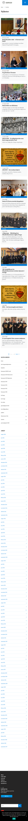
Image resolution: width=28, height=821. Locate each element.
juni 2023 (3, 567)
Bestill (7, 796)
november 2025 (4, 466)
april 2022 (3, 616)
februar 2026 (3, 455)
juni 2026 (3, 441)
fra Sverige (3, 398)
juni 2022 (3, 609)
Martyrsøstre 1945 (4, 416)
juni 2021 (3, 652)
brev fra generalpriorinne (6, 364)
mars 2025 (3, 494)
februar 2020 (3, 708)
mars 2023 (3, 578)
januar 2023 (3, 585)
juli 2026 (2, 437)
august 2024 (3, 518)
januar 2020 (3, 711)
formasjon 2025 (4, 388)
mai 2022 (3, 613)
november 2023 (4, 550)
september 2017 (4, 746)
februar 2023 (3, 581)
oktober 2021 (3, 638)
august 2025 (3, 476)
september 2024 (4, 515)
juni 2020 (3, 694)
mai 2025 (3, 487)
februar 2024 (3, 539)
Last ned (3, 778)
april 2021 (3, 659)
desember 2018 (4, 739)
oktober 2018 (3, 743)
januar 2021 (3, 669)
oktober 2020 (3, 680)
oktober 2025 (3, 469)
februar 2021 (3, 666)
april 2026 (3, 448)
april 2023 (3, 574)
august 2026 (3, 434)
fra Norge (3, 395)
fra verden (3, 402)
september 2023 (4, 557)
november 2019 (4, 718)
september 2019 (4, 725)
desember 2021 (4, 630)
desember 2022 (4, 588)
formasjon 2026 (4, 392)
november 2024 (4, 508)
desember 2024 (4, 504)
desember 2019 (4, 715)
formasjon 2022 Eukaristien (6, 378)
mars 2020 (3, 704)
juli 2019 (2, 732)
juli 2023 (2, 564)
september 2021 (4, 641)
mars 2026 (3, 452)
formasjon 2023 (4, 381)
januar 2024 (3, 543)
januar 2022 (3, 627)
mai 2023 (3, 571)
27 (14, 354)
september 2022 (4, 599)
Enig (14, 818)
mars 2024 (3, 536)
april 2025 (3, 490)
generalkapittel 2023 (5, 405)
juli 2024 (2, 522)
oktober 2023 (3, 553)
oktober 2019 (3, 722)
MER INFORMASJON (14, 816)
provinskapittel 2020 (5, 423)
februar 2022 (3, 623)
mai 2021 (3, 655)
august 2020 (3, 687)
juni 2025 (3, 483)
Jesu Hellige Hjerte (4, 409)
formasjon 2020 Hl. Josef (6, 371)
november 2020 (4, 676)
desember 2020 (4, 673)
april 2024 (3, 532)
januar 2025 (3, 501)
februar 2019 (3, 736)
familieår (3, 367)
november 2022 (4, 592)
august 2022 (3, 602)
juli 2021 (2, 648)
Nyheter (3, 780)
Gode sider (3, 776)
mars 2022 (3, 620)
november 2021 (4, 634)
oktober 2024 (3, 511)
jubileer (2, 412)
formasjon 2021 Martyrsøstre (7, 374)
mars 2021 (3, 662)
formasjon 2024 (4, 385)
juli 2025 (2, 480)
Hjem (2, 775)
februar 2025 (3, 497)
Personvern (3, 781)
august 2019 (3, 729)
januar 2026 (3, 459)
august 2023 (3, 560)
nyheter (2, 419)
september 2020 (4, 683)
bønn (2, 361)
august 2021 (3, 645)
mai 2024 (3, 529)
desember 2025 (4, 462)
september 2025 (4, 473)
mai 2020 (3, 697)
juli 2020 (2, 690)
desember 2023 (4, 546)
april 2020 (3, 701)
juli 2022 (2, 606)
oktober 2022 (3, 595)
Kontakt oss (4, 783)
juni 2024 (3, 525)
